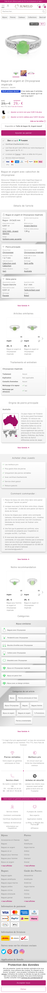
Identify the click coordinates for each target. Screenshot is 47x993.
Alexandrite (28, 875)
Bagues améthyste (8, 879)
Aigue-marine (29, 847)
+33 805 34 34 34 (14, 789)
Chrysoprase (8, 252)
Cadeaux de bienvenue (12, 823)
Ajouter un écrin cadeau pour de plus (27, 117)
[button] (3, 6)
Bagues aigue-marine (9, 883)
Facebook (15, 951)
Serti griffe (28, 263)
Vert (4, 271)
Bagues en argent (24, 713)
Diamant (27, 858)
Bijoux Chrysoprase (12, 706)
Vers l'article (22, 306)
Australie (28, 271)
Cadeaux (21, 17)
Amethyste (28, 844)
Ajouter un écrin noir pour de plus (26, 112)
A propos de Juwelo (34, 812)
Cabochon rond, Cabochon (9, 264)
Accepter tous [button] (23, 983)
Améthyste (28, 879)
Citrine (26, 855)
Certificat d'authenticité (12, 819)
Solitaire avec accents (12, 239)
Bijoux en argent (8, 713)
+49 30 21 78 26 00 (14, 791)
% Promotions (39, 713)
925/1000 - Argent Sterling (10, 232)
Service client (12, 780)
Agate (26, 840)
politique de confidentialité (31, 978)
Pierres (12, 17)
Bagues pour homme (9, 858)
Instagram (22, 951)
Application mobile (34, 819)
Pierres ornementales (23, 721)
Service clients (12, 812)
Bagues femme (36, 706)
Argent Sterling (30, 226)
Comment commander (12, 815)
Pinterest (9, 951)
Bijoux (4, 17)
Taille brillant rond (32, 290)
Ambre (26, 851)
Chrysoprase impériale (34, 252)
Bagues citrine (7, 890)
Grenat (26, 862)
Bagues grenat (7, 898)
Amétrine (27, 883)
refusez (4, 974)
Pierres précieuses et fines (27, 698)
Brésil (26, 295)
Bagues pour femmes (9, 855)
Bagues (25, 706)
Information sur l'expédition (12, 827)
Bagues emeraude (8, 894)
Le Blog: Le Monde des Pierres (35, 824)
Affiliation (35, 828)
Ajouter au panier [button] (23, 133)
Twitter (3, 951)
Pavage (6, 295)
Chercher (44, 11)
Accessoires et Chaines (10, 840)
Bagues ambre (7, 887)
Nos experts (34, 815)
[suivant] (42, 338)
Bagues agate (6, 875)
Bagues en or (6, 851)
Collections (32, 17)
